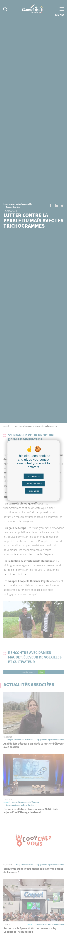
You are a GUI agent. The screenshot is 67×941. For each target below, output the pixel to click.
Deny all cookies (34, 483)
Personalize (33, 491)
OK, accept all (33, 476)
